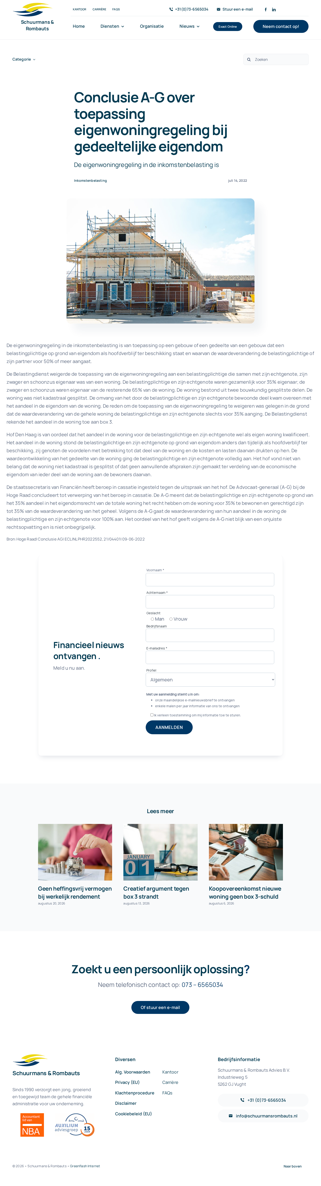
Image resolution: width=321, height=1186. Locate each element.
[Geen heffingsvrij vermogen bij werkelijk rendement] (75, 852)
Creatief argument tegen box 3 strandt (156, 892)
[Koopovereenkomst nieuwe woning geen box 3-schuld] (246, 852)
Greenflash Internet (85, 1166)
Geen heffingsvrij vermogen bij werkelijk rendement (75, 892)
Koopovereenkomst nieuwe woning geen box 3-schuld (245, 892)
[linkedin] (274, 9)
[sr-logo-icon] (32, 5)
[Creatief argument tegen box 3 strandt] (160, 852)
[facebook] (265, 9)
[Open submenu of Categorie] (33, 59)
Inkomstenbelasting (90, 180)
